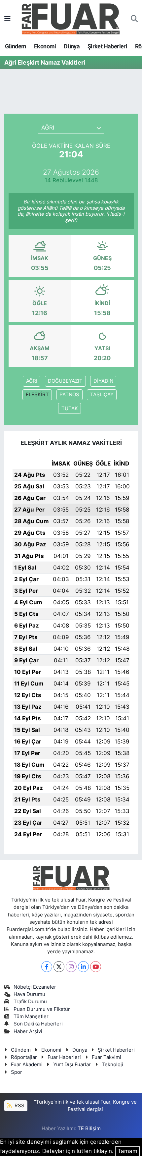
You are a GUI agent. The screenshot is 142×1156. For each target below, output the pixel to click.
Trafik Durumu (30, 1002)
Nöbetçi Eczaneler (35, 987)
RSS (18, 1106)
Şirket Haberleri (107, 46)
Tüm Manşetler (31, 1016)
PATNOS (69, 395)
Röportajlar (24, 1057)
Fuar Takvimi (106, 1057)
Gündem (15, 46)
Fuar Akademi (27, 1065)
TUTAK (69, 409)
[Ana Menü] (7, 18)
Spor (16, 1072)
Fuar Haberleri (64, 1057)
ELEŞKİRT (37, 395)
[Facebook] (46, 966)
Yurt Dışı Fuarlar (72, 1065)
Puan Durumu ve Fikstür (42, 1009)
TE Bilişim (89, 1128)
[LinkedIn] (83, 966)
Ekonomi (45, 46)
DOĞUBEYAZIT (65, 381)
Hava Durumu (29, 994)
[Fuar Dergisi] (70, 18)
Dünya (72, 46)
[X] (58, 966)
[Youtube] (95, 966)
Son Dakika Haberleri (38, 1024)
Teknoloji (112, 1065)
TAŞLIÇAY (102, 395)
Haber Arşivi (28, 1031)
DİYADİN (103, 381)
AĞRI (31, 381)
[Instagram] (71, 966)
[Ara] (134, 19)
